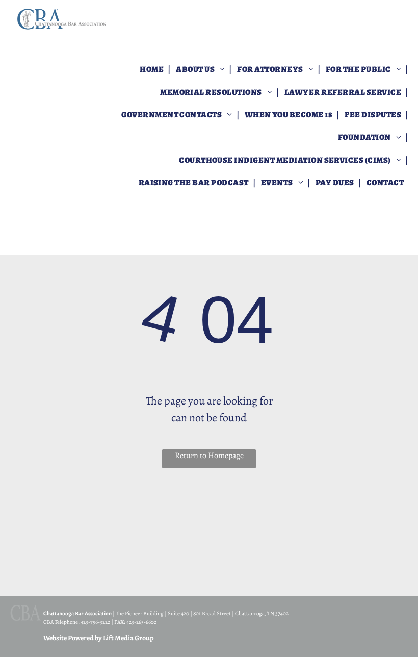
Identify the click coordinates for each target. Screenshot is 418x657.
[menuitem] (152, 69)
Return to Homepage (209, 455)
